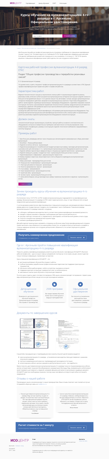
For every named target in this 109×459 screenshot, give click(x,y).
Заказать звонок (76, 237)
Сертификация (30, 3)
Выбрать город (20, 446)
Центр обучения (44, 3)
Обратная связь (83, 441)
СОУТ (54, 3)
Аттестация (63, 3)
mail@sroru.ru (42, 384)
